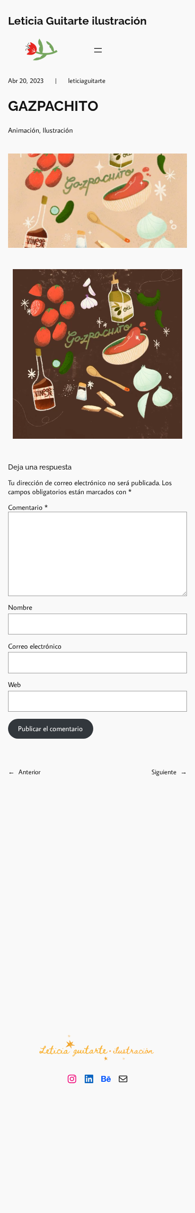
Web (14, 684)
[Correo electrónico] (123, 1079)
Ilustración (58, 130)
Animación (23, 130)
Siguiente (164, 771)
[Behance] (106, 1079)
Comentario (28, 507)
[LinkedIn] (89, 1079)
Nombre (20, 607)
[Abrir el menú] (98, 50)
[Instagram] (72, 1079)
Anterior (29, 771)
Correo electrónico (35, 646)
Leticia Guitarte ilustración (77, 20)
